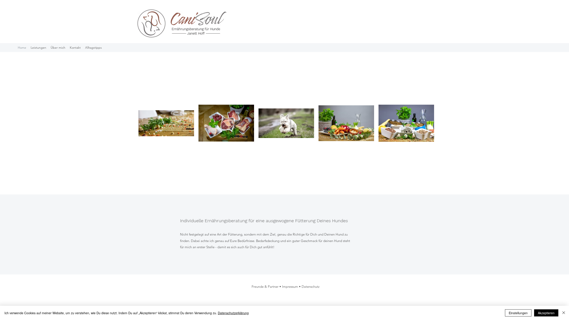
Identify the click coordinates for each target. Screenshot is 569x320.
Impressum (290, 286)
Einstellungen (518, 313)
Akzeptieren (546, 313)
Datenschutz (310, 286)
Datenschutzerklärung (233, 313)
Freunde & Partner (265, 286)
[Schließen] (563, 312)
